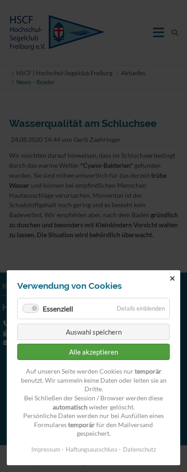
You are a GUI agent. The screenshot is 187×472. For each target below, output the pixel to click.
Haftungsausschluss (92, 449)
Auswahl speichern (94, 332)
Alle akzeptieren (93, 352)
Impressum (45, 449)
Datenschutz (139, 449)
